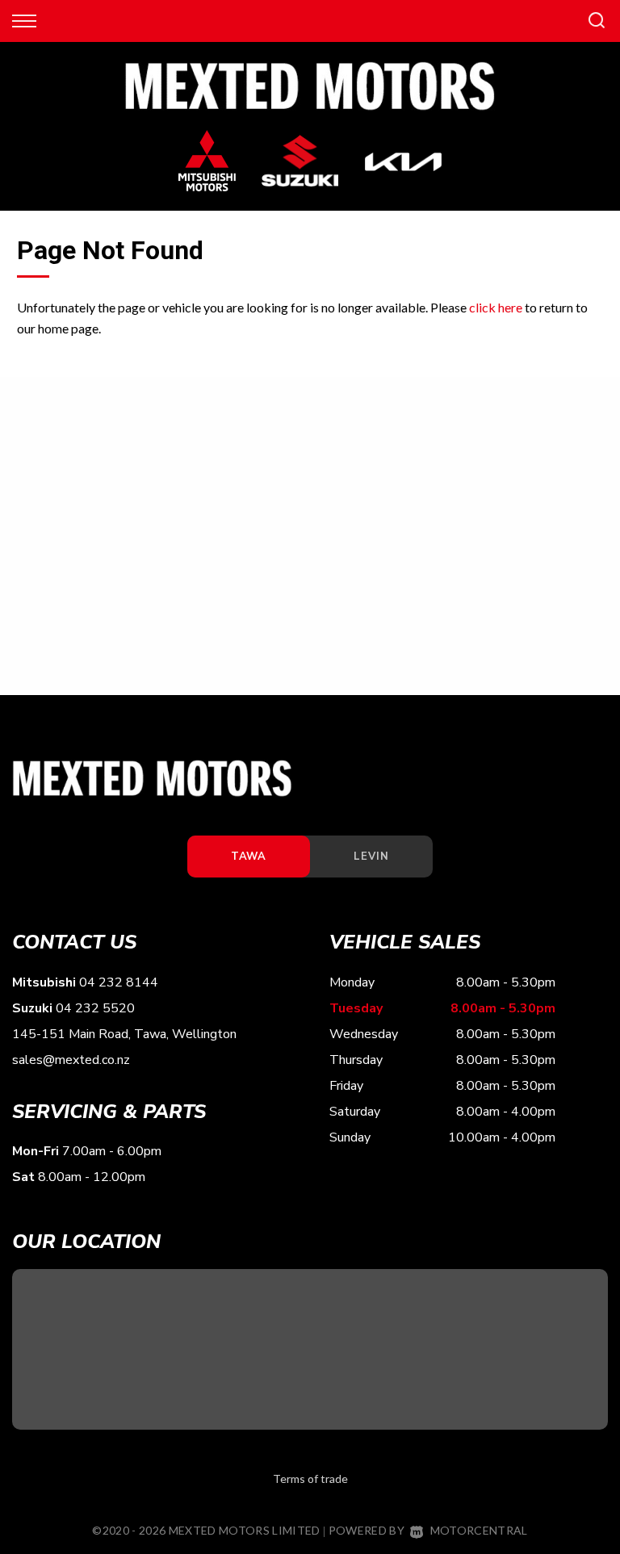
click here (495, 307)
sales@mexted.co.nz (71, 1060)
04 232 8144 (118, 982)
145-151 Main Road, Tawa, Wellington (124, 1034)
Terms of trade (310, 1478)
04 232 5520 (95, 1008)
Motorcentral (478, 1530)
